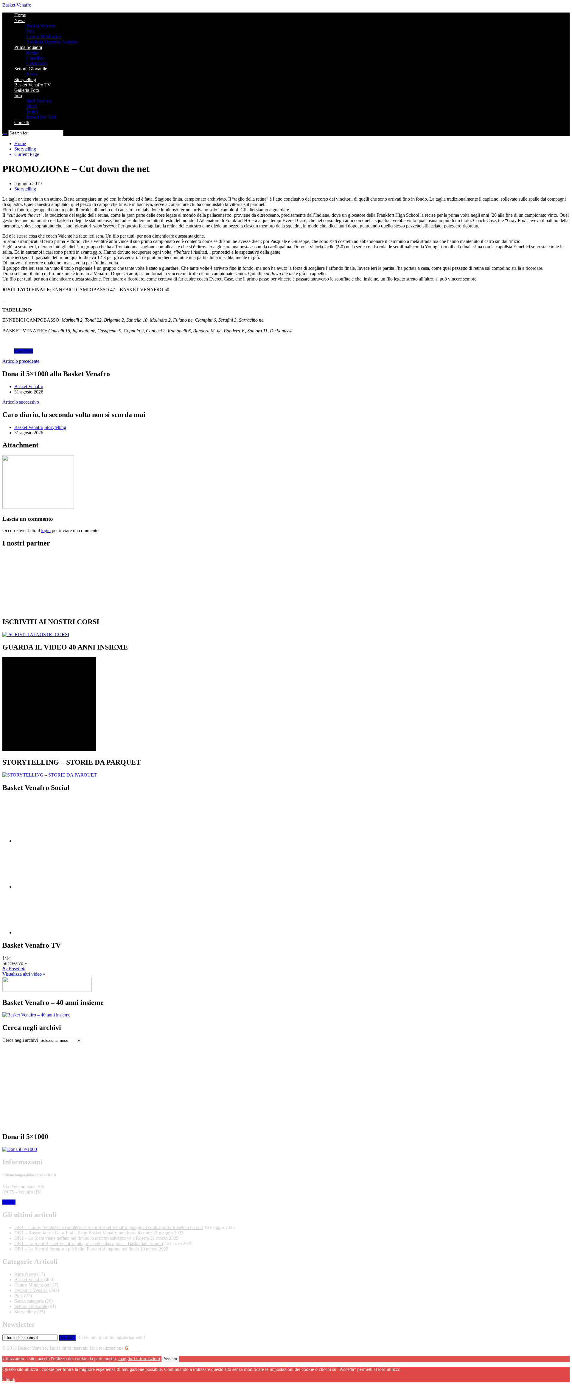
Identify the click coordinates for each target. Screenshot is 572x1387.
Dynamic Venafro (31, 1290)
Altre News (25, 1274)
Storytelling (25, 79)
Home (20, 15)
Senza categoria (29, 1301)
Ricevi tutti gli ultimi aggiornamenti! (111, 1337)
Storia (31, 106)
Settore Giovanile (30, 68)
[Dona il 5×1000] (19, 1149)
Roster (32, 52)
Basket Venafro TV (32, 84)
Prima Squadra (28, 47)
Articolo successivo (20, 402)
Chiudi (8, 1379)
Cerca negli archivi (20, 1040)
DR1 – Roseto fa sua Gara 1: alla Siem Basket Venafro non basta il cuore (83, 1232)
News (19, 20)
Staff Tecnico (38, 100)
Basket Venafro (16, 4)
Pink (30, 31)
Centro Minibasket (43, 36)
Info (18, 95)
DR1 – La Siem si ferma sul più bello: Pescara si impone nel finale (76, 1248)
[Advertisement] (181, 1085)
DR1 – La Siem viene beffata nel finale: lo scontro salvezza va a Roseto (81, 1238)
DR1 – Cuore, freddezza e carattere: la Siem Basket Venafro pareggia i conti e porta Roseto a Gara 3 (108, 1227)
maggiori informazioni (139, 1358)
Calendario (36, 63)
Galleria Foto (26, 90)
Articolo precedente (20, 361)
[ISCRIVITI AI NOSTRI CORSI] (35, 634)
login (46, 530)
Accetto (170, 1359)
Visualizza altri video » (23, 974)
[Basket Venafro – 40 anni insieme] (36, 1014)
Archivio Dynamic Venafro (51, 41)
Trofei (32, 111)
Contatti (21, 122)
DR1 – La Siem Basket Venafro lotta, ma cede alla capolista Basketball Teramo (88, 1243)
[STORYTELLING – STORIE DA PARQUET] (49, 774)
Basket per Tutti (41, 117)
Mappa (8, 1202)
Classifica (35, 58)
